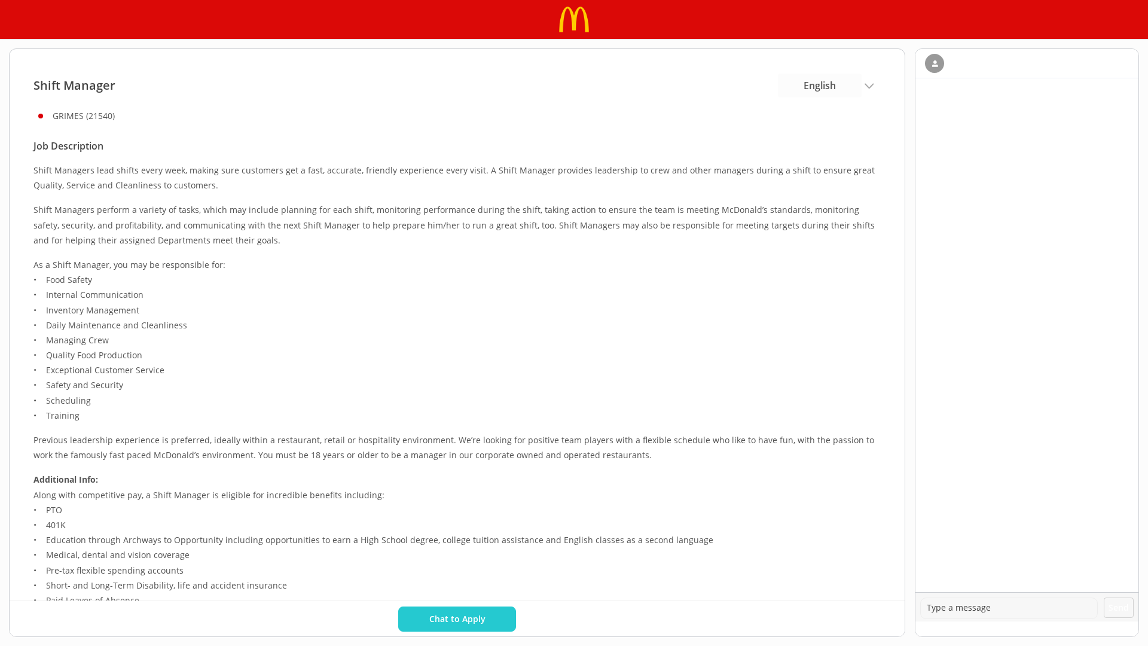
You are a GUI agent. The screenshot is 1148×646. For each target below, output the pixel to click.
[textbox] (1009, 608)
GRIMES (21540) (84, 115)
